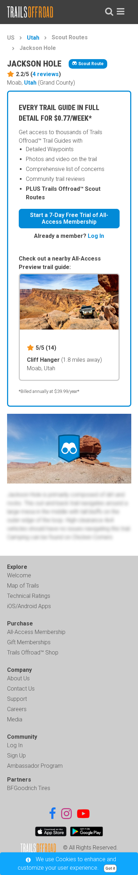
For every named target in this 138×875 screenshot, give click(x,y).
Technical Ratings (28, 596)
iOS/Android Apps (29, 606)
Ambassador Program (35, 765)
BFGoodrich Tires (28, 788)
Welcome (19, 575)
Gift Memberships (29, 642)
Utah (33, 37)
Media (14, 719)
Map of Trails (23, 585)
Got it (110, 868)
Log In (96, 236)
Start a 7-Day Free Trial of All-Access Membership (69, 218)
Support (17, 699)
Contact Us (21, 688)
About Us (18, 678)
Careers (17, 709)
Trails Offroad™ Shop (32, 652)
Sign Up (16, 755)
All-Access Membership (36, 632)
